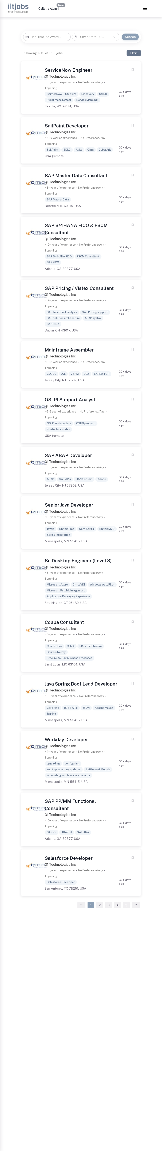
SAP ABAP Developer (68, 455)
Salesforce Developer (69, 858)
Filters (134, 53)
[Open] (114, 37)
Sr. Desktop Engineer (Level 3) (78, 560)
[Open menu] (145, 8)
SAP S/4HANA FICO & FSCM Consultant (76, 229)
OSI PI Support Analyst (70, 399)
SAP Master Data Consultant (76, 175)
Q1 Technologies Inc (60, 76)
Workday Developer (66, 739)
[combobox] (46, 37)
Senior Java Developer (69, 505)
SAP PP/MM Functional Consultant (70, 804)
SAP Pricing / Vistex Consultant (79, 288)
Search (130, 37)
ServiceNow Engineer (68, 70)
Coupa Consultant (64, 622)
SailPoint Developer (67, 125)
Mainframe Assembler (69, 350)
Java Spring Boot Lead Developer (81, 684)
